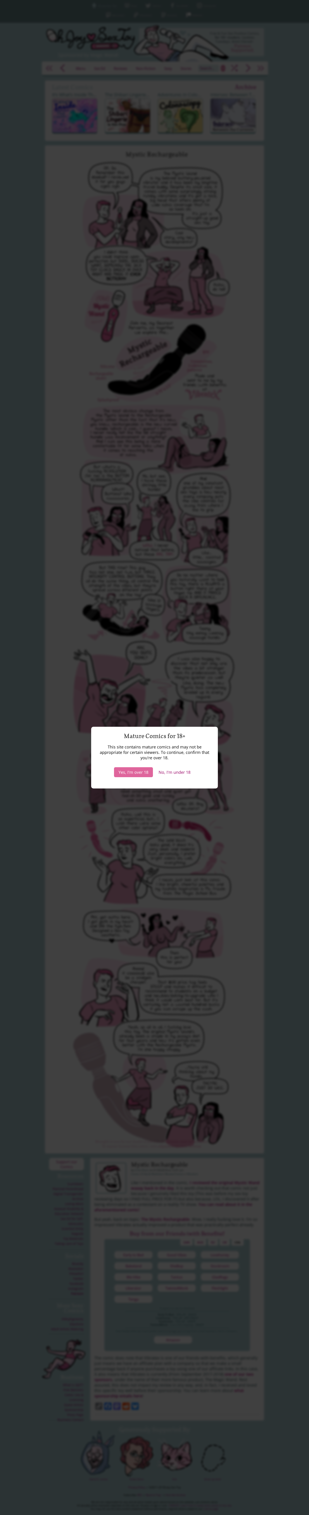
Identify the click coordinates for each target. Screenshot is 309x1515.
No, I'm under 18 (174, 772)
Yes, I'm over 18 (133, 772)
